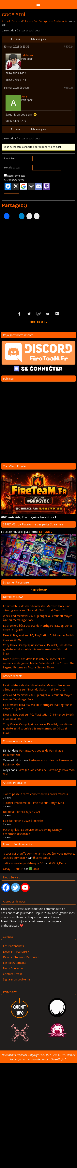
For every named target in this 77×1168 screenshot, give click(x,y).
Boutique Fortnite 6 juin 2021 (21, 812)
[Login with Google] (23, 186)
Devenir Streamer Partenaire (21, 957)
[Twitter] (15, 887)
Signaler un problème (16, 979)
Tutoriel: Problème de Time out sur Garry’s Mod (33, 803)
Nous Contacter (13, 968)
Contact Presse (13, 974)
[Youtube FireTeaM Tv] (48, 314)
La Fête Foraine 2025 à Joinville (23, 821)
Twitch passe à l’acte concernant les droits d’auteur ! (36, 794)
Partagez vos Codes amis (53, 21)
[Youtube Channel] (25, 887)
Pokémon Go (29, 21)
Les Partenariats (13, 946)
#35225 (68, 87)
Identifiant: (10, 158)
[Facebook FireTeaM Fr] (19, 314)
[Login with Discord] (38, 186)
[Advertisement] (38, 264)
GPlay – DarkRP (13, 869)
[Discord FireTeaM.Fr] (57, 314)
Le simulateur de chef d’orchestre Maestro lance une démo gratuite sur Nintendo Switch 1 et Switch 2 (36, 608)
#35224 (68, 46)
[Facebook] (5, 887)
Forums (16, 21)
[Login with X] (15, 186)
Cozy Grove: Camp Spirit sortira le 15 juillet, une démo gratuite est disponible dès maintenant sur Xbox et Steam (37, 649)
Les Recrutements (14, 963)
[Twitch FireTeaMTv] (38, 314)
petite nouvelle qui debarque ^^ (23, 863)
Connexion (12, 195)
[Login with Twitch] (46, 186)
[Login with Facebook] (8, 186)
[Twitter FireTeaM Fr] (29, 314)
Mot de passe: (12, 167)
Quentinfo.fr (59, 1059)
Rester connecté (16, 175)
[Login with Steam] (31, 186)
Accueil (6, 21)
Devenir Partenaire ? (16, 951)
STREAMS (45, 532)
